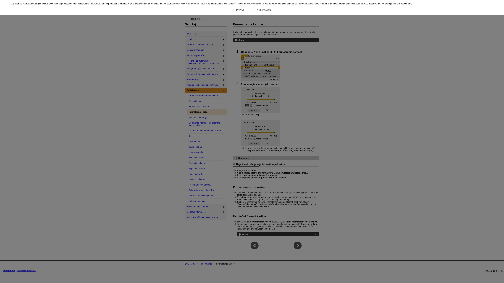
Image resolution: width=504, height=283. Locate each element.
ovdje (177, 4)
